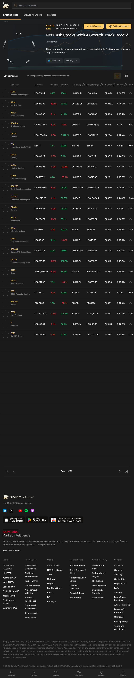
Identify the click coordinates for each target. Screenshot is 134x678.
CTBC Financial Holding (20, 294)
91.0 (108, 261)
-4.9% (53, 208)
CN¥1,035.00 (40, 187)
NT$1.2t (75, 313)
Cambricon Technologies (21, 189)
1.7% (52, 282)
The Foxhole (97, 581)
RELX (49, 592)
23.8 (108, 334)
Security (118, 574)
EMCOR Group (17, 336)
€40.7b (75, 229)
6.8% (120, 208)
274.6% (64, 313)
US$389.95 (92, 219)
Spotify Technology (18, 179)
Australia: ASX (9, 578)
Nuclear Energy (32, 585)
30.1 (108, 303)
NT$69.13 (91, 292)
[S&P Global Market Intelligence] (16, 533)
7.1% (120, 124)
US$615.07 (92, 177)
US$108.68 (92, 324)
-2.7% (53, 135)
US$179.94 (39, 93)
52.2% (64, 292)
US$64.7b (76, 198)
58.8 (108, 114)
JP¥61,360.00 (41, 271)
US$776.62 (39, 334)
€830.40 (38, 229)
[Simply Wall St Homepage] (6, 5)
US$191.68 (92, 93)
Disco (13, 273)
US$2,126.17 (92, 135)
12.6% (121, 166)
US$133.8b (77, 166)
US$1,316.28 (40, 198)
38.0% (121, 103)
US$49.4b (76, 219)
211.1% (64, 250)
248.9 (109, 103)
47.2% (121, 250)
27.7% (121, 261)
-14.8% (64, 282)
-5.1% (52, 114)
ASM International (18, 231)
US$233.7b (77, 135)
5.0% (63, 156)
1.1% (52, 145)
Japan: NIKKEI (9, 596)
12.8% (121, 334)
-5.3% (53, 187)
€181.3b (75, 145)
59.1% (63, 219)
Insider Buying (32, 581)
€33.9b (75, 303)
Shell (49, 574)
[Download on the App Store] (14, 519)
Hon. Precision (16, 315)
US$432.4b (77, 93)
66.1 (108, 313)
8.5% (120, 145)
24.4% (121, 198)
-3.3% (53, 156)
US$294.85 (39, 208)
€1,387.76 (91, 303)
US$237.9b (77, 114)
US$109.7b (77, 177)
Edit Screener (95, 26)
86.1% (64, 324)
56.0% (64, 198)
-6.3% (53, 271)
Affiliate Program (122, 605)
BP (48, 597)
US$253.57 (92, 282)
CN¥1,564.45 (93, 187)
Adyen (13, 305)
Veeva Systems (17, 284)
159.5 (108, 324)
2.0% (52, 250)
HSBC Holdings (54, 570)
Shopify (14, 158)
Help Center (120, 583)
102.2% (64, 261)
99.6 (108, 156)
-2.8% (53, 313)
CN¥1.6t (76, 124)
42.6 (108, 166)
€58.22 (37, 145)
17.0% (121, 135)
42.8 (108, 282)
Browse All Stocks (33, 14)
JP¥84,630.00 (93, 271)
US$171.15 (91, 156)
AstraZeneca (53, 565)
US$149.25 (39, 156)
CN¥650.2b (77, 187)
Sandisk (14, 137)
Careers (118, 570)
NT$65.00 (39, 292)
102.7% (64, 229)
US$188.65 (39, 114)
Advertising (75, 597)
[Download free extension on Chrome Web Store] (66, 519)
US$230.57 (39, 261)
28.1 (108, 177)
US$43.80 (91, 240)
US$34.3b (76, 334)
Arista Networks (17, 116)
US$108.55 (39, 324)
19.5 (108, 124)
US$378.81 (39, 166)
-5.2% (53, 124)
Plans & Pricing (77, 593)
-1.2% (52, 292)
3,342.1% (65, 135)
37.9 (108, 229)
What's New (97, 597)
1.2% (52, 303)
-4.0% (53, 166)
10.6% (121, 177)
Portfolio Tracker (77, 565)
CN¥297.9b (77, 250)
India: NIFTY (8, 582)
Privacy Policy (121, 621)
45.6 (108, 271)
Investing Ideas (10, 14)
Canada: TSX (9, 587)
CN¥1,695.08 (93, 124)
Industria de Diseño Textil (21, 147)
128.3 (108, 250)
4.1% (52, 177)
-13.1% (64, 124)
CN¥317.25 (92, 250)
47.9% (121, 313)
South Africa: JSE (11, 591)
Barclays (51, 601)
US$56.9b (76, 208)
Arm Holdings (16, 105)
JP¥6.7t (75, 271)
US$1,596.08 (40, 135)
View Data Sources (11, 550)
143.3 (108, 93)
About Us (118, 565)
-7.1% (52, 229)
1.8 (107, 292)
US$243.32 (39, 103)
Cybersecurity (32, 613)
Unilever (51, 579)
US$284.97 (39, 219)
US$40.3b (76, 282)
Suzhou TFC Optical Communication (21, 252)
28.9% (121, 324)
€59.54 (90, 145)
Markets (51, 14)
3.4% (52, 93)
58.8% (64, 271)
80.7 (108, 198)
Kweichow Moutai (18, 126)
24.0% (64, 187)
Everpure (14, 325)
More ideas (30, 617)
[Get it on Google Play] (37, 519)
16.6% (121, 229)
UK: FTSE (7, 573)
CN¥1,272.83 (40, 124)
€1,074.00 (39, 303)
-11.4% (53, 219)
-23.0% (64, 177)
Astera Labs (15, 221)
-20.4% (64, 166)
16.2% (121, 271)
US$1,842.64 (93, 198)
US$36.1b (76, 324)
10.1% (52, 240)
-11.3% (53, 261)
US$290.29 (92, 208)
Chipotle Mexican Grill (20, 242)
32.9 (108, 240)
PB (106, 292)
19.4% (121, 114)
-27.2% (64, 303)
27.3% (64, 334)
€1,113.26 (91, 229)
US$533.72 (39, 177)
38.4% (121, 187)
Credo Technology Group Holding (21, 263)
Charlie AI (118, 617)
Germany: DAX (10, 608)
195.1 (108, 187)
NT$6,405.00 (40, 313)
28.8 (108, 145)
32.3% (64, 145)
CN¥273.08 (39, 250)
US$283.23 (92, 261)
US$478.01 (92, 166)
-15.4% (64, 240)
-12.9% (53, 103)
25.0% (64, 208)
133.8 (108, 219)
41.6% (64, 114)
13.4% (63, 93)
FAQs (116, 588)
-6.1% (52, 198)
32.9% (121, 93)
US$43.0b (76, 261)
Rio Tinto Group (54, 588)
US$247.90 (39, 282)
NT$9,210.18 (92, 313)
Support (118, 592)
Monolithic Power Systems (21, 200)
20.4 (108, 135)
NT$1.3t (75, 292)
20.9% (121, 156)
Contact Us (119, 579)
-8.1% (52, 324)
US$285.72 (92, 103)
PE (106, 93)
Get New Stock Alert (121, 26)
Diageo (50, 583)
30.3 (108, 208)
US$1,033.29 (93, 334)
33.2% (121, 219)
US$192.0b (77, 156)
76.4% (64, 103)
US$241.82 (92, 114)
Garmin (14, 210)
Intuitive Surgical (17, 168)
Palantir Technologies (19, 95)
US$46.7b (76, 240)
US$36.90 (39, 240)
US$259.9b (77, 103)
